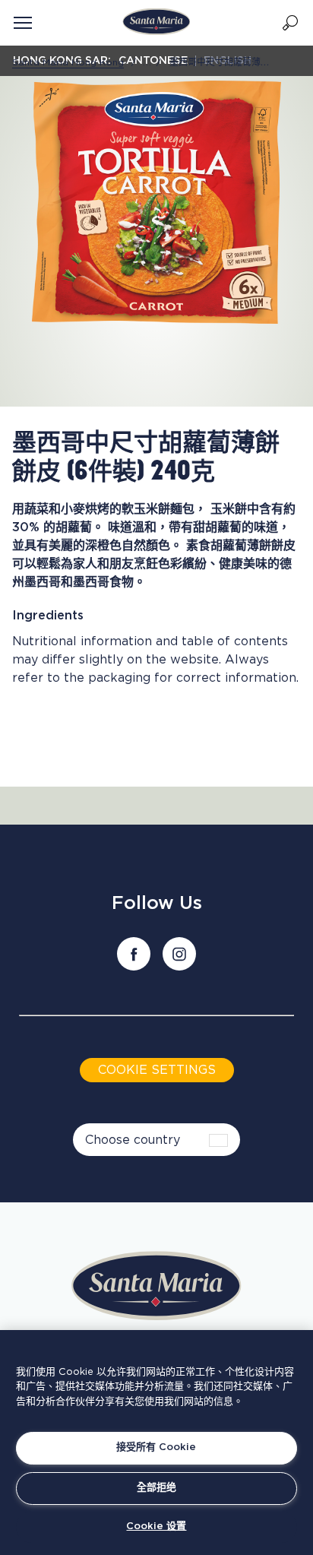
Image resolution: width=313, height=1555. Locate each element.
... (147, 62)
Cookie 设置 (156, 1526)
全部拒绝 (156, 1488)
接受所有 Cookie (156, 1447)
